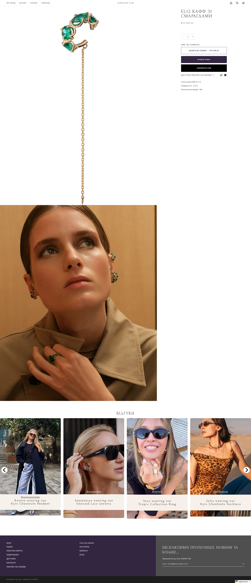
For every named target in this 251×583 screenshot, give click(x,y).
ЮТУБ (81, 555)
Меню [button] (9, 543)
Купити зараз (204, 59)
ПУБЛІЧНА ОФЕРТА (15, 551)
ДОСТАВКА (11, 559)
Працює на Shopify (31, 579)
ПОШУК (10, 547)
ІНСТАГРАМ (84, 547)
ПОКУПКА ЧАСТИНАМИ (16, 567)
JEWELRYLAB (13, 579)
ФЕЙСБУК (83, 551)
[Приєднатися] (241, 564)
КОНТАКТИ (11, 563)
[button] (22, 3)
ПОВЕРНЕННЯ (12, 555)
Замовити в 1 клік (204, 68)
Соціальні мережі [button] (86, 543)
